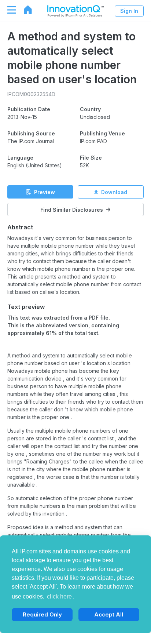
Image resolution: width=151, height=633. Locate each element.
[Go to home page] (24, 10)
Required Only (42, 614)
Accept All (108, 614)
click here (59, 596)
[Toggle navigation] (8, 10)
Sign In (129, 11)
